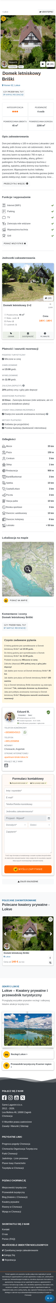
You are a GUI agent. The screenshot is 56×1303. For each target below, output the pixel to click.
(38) (51, 64)
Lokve (5, 12)
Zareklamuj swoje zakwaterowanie (21, 1250)
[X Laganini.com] (22, 1097)
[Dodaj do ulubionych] (50, 919)
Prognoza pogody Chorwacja (16, 1144)
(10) (49, 298)
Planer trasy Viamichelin (14, 1163)
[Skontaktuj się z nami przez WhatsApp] (25, 733)
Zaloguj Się (9, 1255)
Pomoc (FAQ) (8, 1239)
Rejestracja (10, 1260)
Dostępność (28, 336)
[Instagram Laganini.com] (10, 1097)
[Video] (43, 64)
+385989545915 (12, 732)
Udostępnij (47, 12)
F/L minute (45, 336)
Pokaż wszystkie (14, 244)
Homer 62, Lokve (11, 85)
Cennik (11, 336)
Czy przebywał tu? (13, 93)
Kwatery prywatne (10, 1202)
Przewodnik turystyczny (13, 1192)
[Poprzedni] (8, 933)
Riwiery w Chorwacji (12, 1207)
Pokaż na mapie (18, 600)
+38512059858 (11, 741)
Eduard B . (13, 62)
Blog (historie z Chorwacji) (14, 1197)
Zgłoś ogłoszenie (29, 882)
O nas (5, 1234)
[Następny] (47, 933)
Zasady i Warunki (10, 1126)
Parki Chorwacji (9, 1153)
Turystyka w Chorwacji (13, 1168)
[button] (28, 569)
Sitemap (24, 1126)
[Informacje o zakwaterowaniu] (50, 957)
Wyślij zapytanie (30, 869)
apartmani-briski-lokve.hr (16, 757)
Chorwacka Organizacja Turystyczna (19, 1149)
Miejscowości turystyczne (14, 1187)
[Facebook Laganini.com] (4, 1097)
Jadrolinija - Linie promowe (15, 1158)
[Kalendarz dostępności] (50, 962)
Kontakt (5, 1229)
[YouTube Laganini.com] (16, 1097)
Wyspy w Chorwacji (11, 1211)
